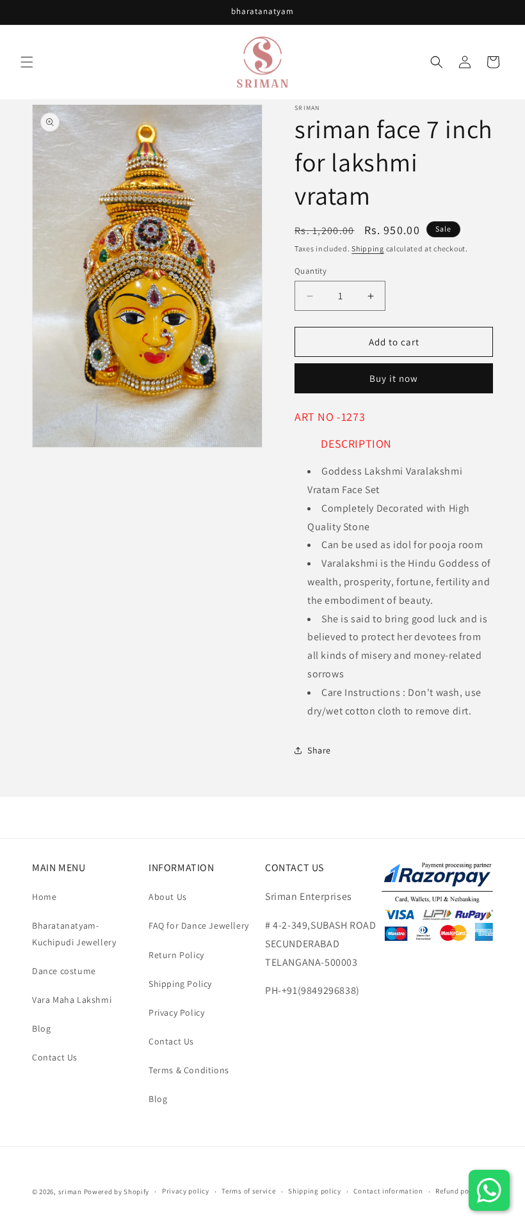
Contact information (388, 1190)
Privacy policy (185, 1190)
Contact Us (54, 1057)
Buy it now (393, 378)
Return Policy (176, 955)
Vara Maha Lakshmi (71, 999)
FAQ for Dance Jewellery (199, 925)
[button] (27, 62)
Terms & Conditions (189, 1070)
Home (44, 896)
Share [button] (319, 750)
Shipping (367, 248)
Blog (41, 1028)
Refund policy (458, 1190)
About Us (168, 896)
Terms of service (248, 1190)
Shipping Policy (180, 983)
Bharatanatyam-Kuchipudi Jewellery (74, 933)
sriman (70, 1191)
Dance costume (64, 971)
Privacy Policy (176, 1012)
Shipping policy (314, 1190)
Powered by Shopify (117, 1191)
